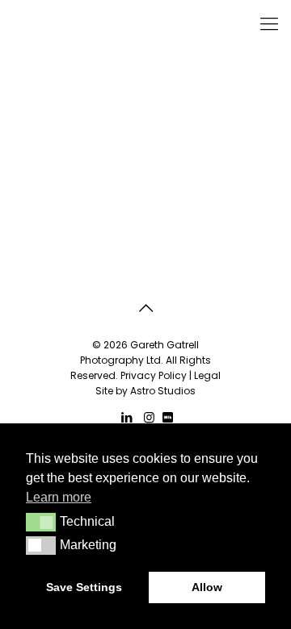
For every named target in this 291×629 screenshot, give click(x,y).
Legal (207, 375)
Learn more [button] (58, 497)
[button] (41, 522)
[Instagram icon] (149, 417)
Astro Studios (163, 391)
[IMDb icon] (167, 417)
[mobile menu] (269, 24)
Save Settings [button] (84, 587)
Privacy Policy (153, 375)
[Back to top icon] (145, 308)
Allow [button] (207, 587)
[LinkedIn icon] (127, 417)
